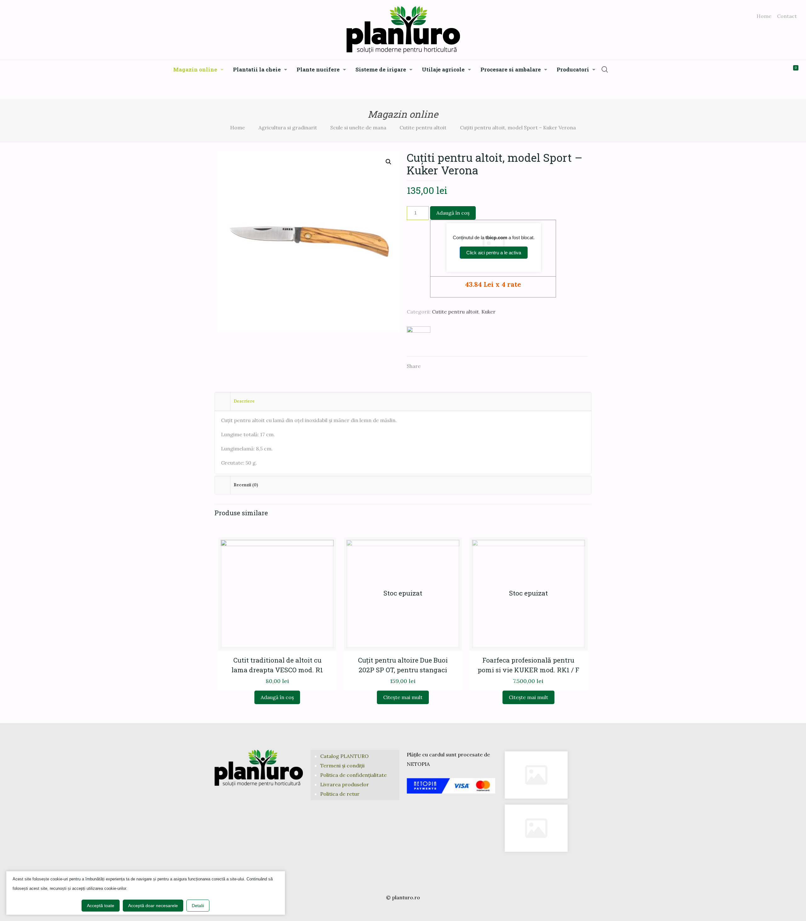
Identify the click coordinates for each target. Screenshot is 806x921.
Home (764, 16)
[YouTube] (403, 910)
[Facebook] (394, 910)
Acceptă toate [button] (100, 905)
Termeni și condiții (342, 765)
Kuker (488, 311)
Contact (787, 16)
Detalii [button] (198, 905)
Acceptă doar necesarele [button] (153, 905)
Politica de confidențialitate (353, 775)
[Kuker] (418, 338)
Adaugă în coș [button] (277, 697)
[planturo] (403, 30)
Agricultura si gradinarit (287, 127)
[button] (388, 161)
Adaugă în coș (452, 213)
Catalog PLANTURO (344, 756)
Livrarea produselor (344, 784)
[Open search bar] (605, 69)
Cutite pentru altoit (423, 127)
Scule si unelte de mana (358, 127)
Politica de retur (340, 794)
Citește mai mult (403, 697)
